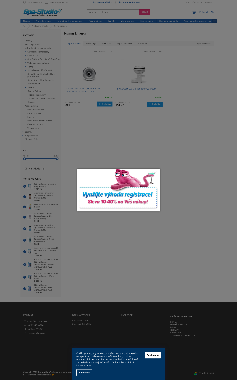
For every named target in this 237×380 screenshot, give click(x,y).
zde (89, 365)
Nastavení (84, 372)
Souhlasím (153, 355)
